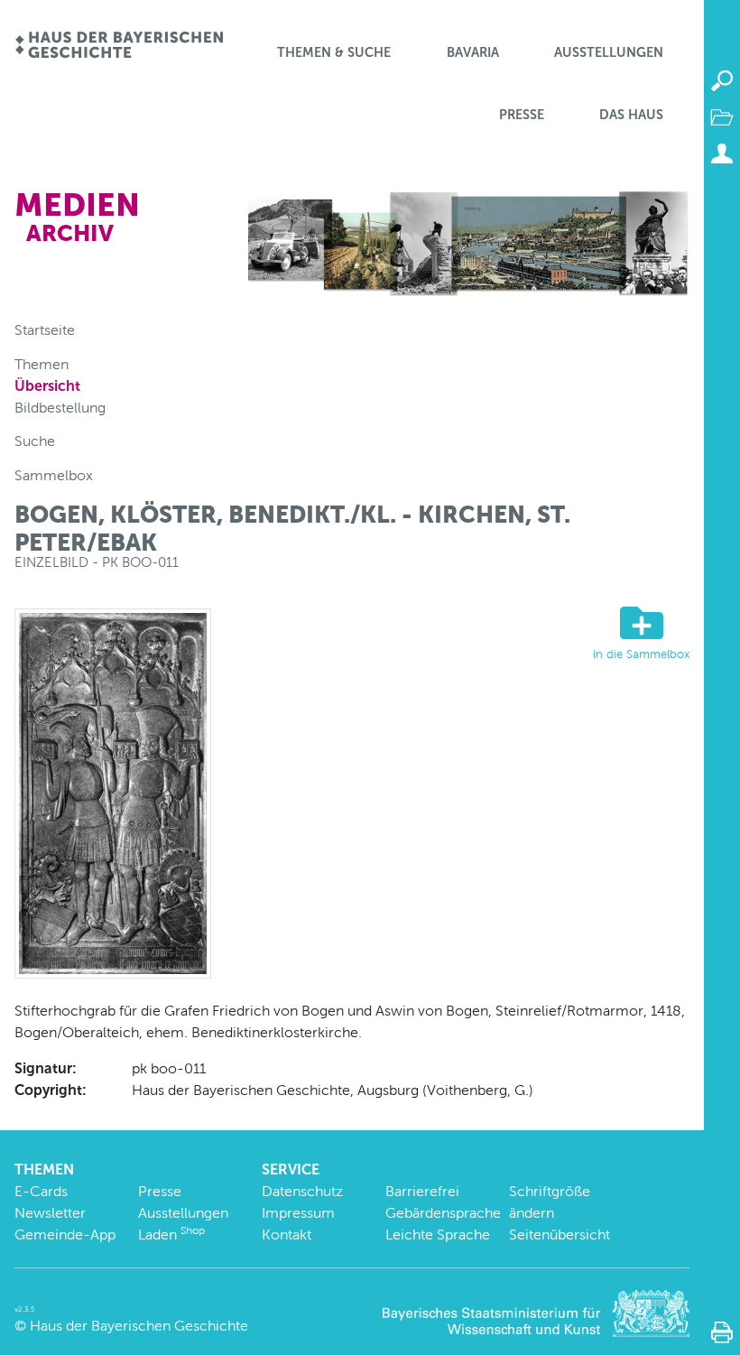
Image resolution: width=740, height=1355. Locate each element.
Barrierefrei (422, 1191)
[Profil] (722, 153)
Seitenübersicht (559, 1234)
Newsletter (50, 1212)
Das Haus (631, 115)
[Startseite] (118, 46)
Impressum (298, 1212)
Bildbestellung (60, 407)
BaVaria (473, 52)
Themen (41, 364)
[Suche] (722, 81)
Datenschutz (302, 1191)
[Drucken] (722, 1332)
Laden (171, 1234)
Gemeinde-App (65, 1234)
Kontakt (286, 1234)
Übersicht (47, 385)
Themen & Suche (334, 52)
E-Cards (41, 1191)
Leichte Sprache (437, 1234)
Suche (34, 441)
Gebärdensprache (443, 1212)
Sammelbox (53, 475)
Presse (521, 115)
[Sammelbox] (722, 117)
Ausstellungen (608, 52)
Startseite (44, 330)
